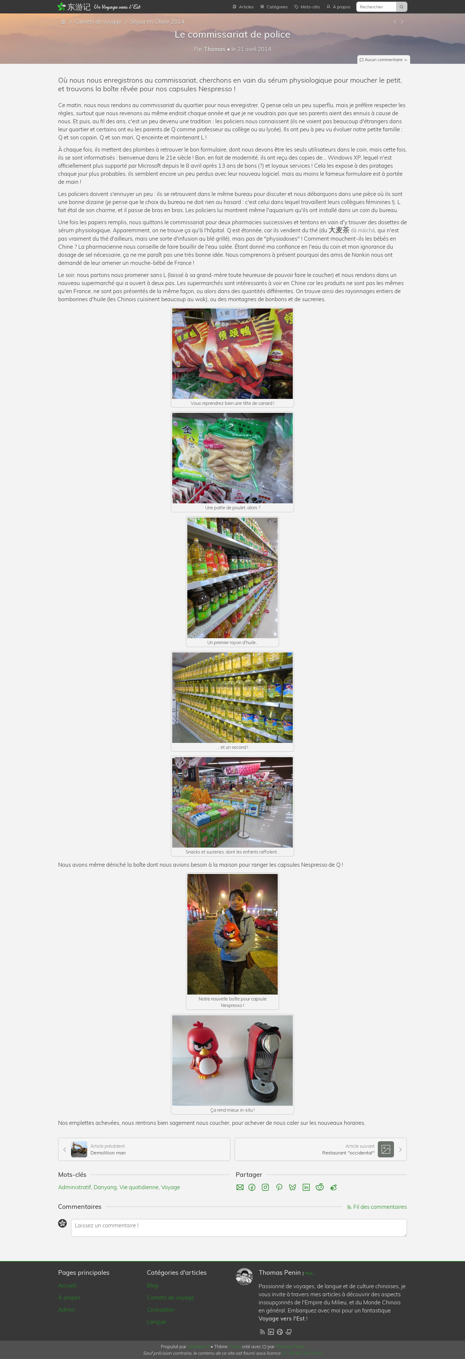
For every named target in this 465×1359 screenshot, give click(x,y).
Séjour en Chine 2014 (157, 21)
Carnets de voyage (97, 21)
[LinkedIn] (307, 1187)
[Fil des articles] (262, 1331)
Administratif (74, 1187)
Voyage (170, 1187)
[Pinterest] (280, 1187)
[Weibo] (334, 1187)
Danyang (105, 1187)
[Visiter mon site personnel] (279, 1331)
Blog (152, 1285)
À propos (69, 1297)
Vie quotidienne (138, 1187)
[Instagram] (266, 1187)
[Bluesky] (293, 1187)
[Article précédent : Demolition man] (395, 21)
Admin (66, 1309)
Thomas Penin (290, 1346)
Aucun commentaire (384, 59)
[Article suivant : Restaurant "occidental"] (402, 21)
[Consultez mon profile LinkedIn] (270, 1331)
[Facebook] (253, 1187)
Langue (156, 1321)
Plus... (310, 1273)
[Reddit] (320, 1187)
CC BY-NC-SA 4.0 (299, 1353)
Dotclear (196, 1346)
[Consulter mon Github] (289, 1331)
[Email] (240, 1187)
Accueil (67, 1285)
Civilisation (161, 1309)
